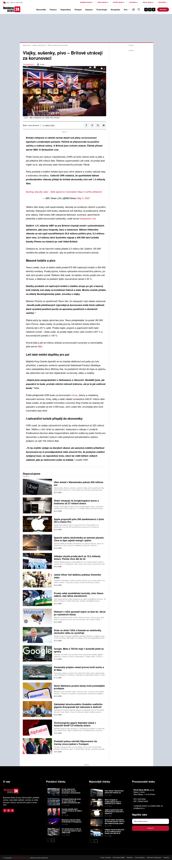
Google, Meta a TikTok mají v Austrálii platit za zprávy (79, 650)
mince (74, 395)
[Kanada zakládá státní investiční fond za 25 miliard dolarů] (53, 812)
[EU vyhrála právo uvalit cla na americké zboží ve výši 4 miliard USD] (53, 831)
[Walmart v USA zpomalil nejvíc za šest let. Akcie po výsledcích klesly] (37, 617)
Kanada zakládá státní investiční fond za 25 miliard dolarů (72, 811)
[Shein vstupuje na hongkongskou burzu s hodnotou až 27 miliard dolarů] (37, 505)
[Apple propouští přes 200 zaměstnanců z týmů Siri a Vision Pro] (37, 524)
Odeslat (150, 828)
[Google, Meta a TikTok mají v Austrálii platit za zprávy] (37, 653)
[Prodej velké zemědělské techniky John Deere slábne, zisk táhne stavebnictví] (37, 598)
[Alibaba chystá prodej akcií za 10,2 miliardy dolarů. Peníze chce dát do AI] (37, 561)
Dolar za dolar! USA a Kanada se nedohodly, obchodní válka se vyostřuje (77, 632)
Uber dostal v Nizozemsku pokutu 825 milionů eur (78, 484)
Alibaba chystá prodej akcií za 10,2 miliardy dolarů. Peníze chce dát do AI (77, 558)
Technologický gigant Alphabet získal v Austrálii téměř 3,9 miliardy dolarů (75, 724)
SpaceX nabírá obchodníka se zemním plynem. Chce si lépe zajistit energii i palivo (79, 539)
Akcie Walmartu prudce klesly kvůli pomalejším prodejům (79, 687)
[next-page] (28, 758)
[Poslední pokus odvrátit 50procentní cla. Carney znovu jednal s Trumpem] (37, 746)
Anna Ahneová (33, 125)
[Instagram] (150, 9)
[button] (139, 9)
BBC (40, 346)
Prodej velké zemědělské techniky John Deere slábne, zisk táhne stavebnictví (78, 595)
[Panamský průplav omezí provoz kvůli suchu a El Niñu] (37, 672)
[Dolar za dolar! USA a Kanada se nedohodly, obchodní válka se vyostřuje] (37, 635)
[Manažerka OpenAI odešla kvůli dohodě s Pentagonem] (53, 821)
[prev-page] (24, 758)
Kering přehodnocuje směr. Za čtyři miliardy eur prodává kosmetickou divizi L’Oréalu (71, 802)
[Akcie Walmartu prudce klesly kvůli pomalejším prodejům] (37, 690)
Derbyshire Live (88, 218)
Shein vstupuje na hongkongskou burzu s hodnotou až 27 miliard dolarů (76, 502)
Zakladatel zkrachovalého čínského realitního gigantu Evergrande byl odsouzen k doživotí (78, 706)
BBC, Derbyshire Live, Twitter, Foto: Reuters (44, 117)
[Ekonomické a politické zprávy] (7, 9)
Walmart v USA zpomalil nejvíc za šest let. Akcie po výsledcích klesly (80, 613)
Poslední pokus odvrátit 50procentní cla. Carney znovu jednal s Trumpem (75, 743)
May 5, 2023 (83, 198)
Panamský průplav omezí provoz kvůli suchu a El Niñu (79, 669)
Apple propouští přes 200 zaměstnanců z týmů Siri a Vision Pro (79, 521)
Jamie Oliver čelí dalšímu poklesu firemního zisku (77, 576)
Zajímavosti (27, 45)
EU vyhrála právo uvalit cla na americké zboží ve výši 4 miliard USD (71, 831)
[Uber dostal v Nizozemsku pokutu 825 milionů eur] (37, 487)
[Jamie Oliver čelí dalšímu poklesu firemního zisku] (37, 579)
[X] (153, 9)
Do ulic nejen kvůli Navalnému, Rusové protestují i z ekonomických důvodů (71, 792)
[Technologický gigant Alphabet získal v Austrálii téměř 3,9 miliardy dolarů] (37, 727)
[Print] (103, 125)
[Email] (97, 125)
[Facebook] (146, 9)
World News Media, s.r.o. (20, 858)
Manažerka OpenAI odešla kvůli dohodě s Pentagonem (71, 821)
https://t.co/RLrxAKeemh (90, 191)
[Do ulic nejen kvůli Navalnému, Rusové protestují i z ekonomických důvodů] (53, 792)
